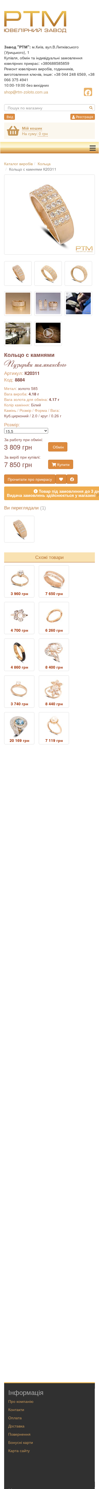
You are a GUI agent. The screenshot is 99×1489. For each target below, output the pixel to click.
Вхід (9, 116)
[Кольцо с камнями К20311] (19, 529)
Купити (63, 464)
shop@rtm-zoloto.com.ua (26, 92)
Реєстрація (84, 116)
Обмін (58, 447)
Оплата (15, 1417)
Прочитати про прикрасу (30, 479)
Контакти (16, 1409)
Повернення (19, 1434)
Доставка (16, 1426)
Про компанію (21, 1401)
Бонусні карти (20, 1442)
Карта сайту (19, 1450)
